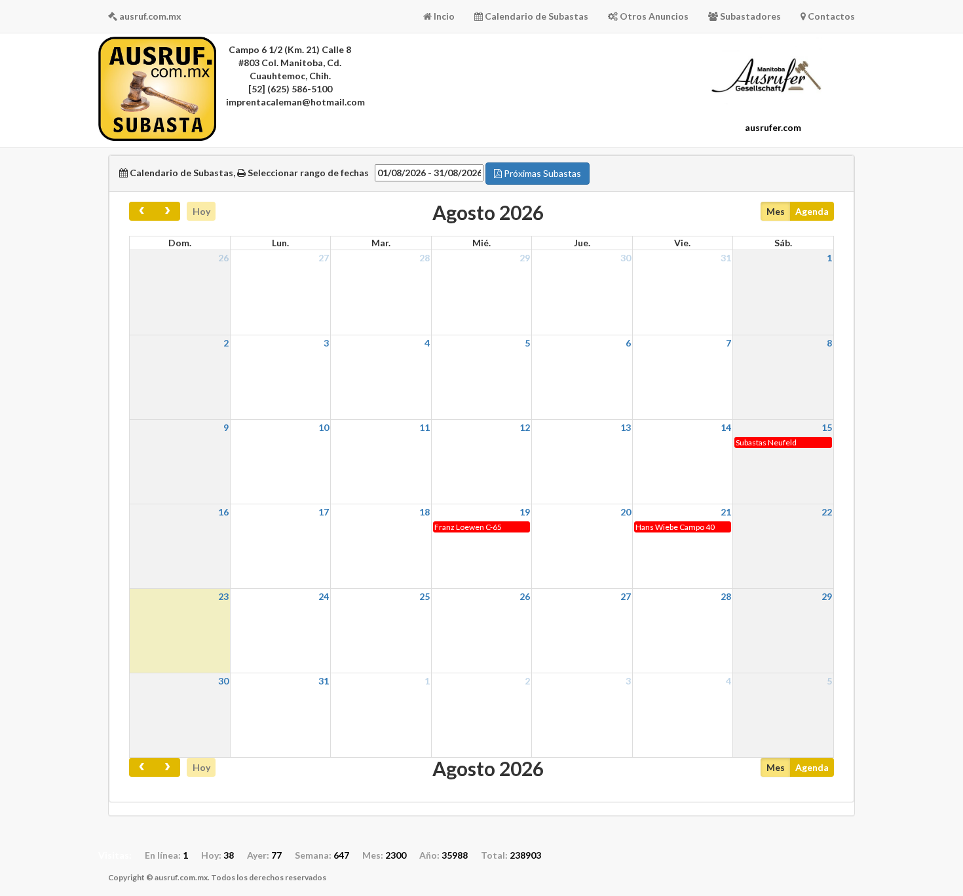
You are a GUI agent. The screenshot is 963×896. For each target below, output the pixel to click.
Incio (443, 16)
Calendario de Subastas (535, 16)
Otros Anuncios (653, 16)
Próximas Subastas (541, 173)
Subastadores (749, 16)
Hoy (201, 211)
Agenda (812, 211)
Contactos (830, 16)
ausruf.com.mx (149, 16)
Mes (775, 211)
